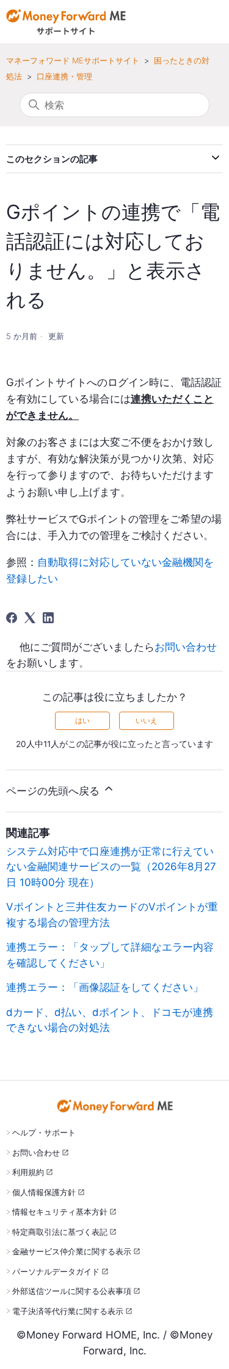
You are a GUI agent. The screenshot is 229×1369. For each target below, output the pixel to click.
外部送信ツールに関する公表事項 (71, 1291)
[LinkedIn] (48, 617)
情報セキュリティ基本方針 (59, 1212)
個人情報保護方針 (44, 1192)
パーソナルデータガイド (56, 1271)
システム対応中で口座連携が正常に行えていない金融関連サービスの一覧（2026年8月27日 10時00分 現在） (111, 866)
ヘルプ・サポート (44, 1132)
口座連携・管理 (64, 76)
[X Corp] (29, 617)
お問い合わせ (185, 647)
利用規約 (28, 1172)
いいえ (147, 720)
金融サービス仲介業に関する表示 (71, 1251)
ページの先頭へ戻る (54, 791)
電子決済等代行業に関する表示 (67, 1311)
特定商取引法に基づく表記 (59, 1232)
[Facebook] (11, 617)
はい (82, 720)
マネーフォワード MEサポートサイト (72, 60)
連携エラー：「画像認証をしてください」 (104, 987)
